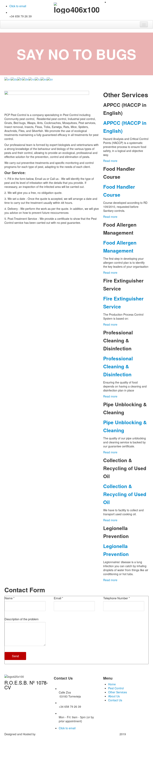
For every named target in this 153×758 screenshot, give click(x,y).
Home (112, 684)
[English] (7, 79)
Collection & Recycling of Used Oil (124, 494)
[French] (19, 79)
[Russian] (38, 79)
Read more (110, 161)
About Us (114, 696)
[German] (25, 79)
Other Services (117, 692)
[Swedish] (50, 79)
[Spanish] (44, 79)
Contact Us (115, 700)
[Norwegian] (31, 79)
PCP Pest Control (138, 734)
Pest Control (116, 688)
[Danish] (14, 79)
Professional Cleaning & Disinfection (118, 366)
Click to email (17, 6)
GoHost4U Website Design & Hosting (59, 734)
